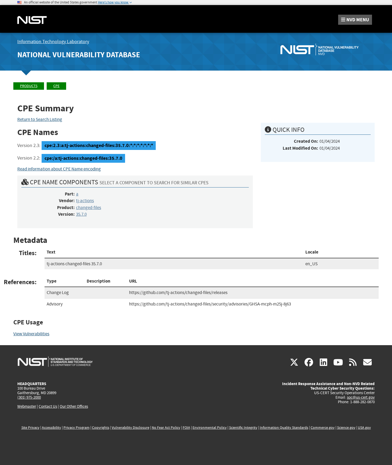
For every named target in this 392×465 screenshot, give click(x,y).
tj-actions (85, 200)
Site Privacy (30, 427)
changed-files (88, 207)
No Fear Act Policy (166, 427)
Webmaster (26, 406)
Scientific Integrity (243, 427)
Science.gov (346, 427)
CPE (56, 85)
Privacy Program (76, 427)
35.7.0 (81, 214)
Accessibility (51, 427)
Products (28, 85)
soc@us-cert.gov (361, 397)
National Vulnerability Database (78, 55)
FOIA (186, 427)
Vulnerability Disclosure (130, 427)
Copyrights (100, 427)
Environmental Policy (210, 427)
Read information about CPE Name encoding (59, 169)
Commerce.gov (323, 427)
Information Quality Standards (284, 427)
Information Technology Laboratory (53, 42)
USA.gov (364, 427)
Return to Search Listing (39, 119)
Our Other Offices (74, 406)
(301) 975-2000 (29, 397)
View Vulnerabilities (31, 334)
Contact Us (48, 406)
